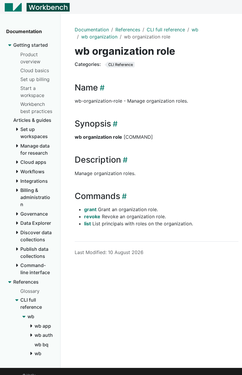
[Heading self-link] (101, 87)
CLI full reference (166, 30)
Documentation (92, 30)
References (127, 30)
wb (195, 30)
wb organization (99, 37)
